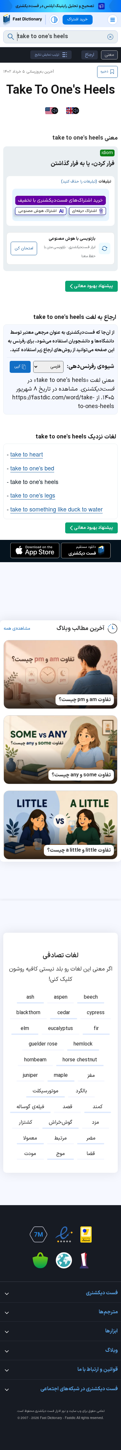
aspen (60, 997)
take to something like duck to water (56, 509)
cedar (63, 1013)
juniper (30, 1075)
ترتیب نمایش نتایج (47, 54)
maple (61, 1075)
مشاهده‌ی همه (17, 628)
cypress (96, 1013)
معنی (109, 54)
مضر (91, 1138)
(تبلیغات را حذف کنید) (79, 181)
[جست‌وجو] (11, 37)
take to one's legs (32, 495)
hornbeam (35, 1060)
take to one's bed (32, 468)
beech (91, 997)
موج (60, 1154)
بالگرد (81, 1091)
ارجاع (89, 54)
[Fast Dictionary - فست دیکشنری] (22, 19)
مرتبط (60, 1138)
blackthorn (28, 1013)
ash (30, 997)
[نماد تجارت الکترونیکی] (64, 1234)
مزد (95, 1122)
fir (96, 1029)
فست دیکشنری (44, 1411)
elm (25, 1029)
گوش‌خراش (60, 1122)
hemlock (83, 1044)
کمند (98, 1107)
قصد (67, 1107)
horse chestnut (80, 1060)
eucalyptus (60, 1029)
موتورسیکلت (45, 1091)
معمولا (30, 1138)
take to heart (26, 454)
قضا (90, 1154)
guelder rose (43, 1044)
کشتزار (25, 1122)
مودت (30, 1154)
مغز (91, 1075)
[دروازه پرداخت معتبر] (86, 1234)
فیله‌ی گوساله (30, 1107)
